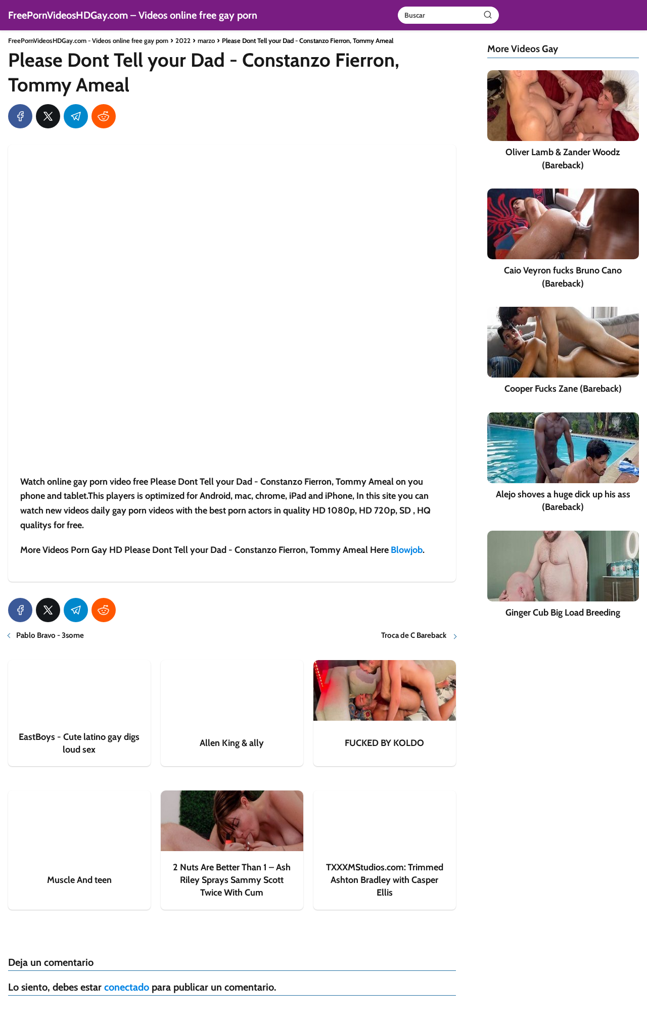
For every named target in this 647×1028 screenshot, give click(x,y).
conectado (126, 987)
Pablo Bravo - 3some (50, 635)
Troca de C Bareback (414, 635)
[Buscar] (487, 15)
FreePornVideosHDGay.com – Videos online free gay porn (132, 15)
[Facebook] (20, 116)
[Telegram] (76, 116)
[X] (48, 116)
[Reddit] (103, 116)
